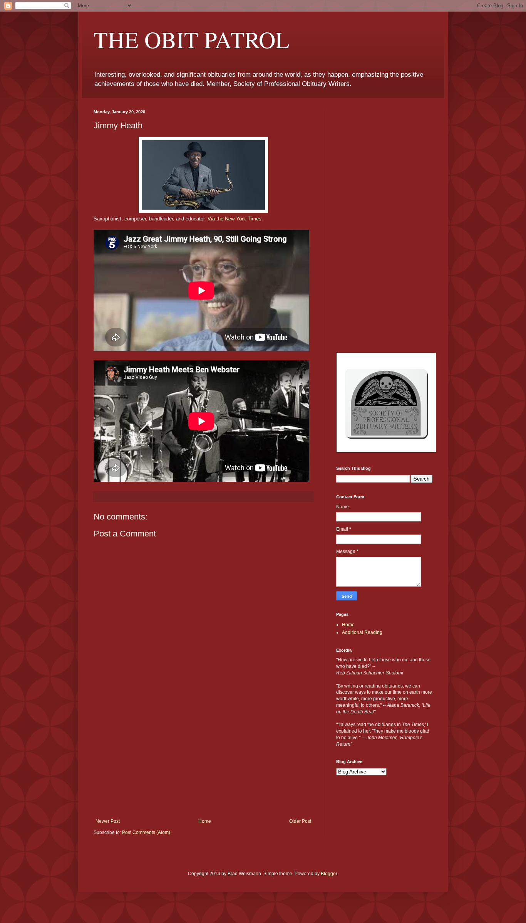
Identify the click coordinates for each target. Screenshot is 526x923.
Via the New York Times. (235, 219)
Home (204, 821)
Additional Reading (362, 632)
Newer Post (107, 821)
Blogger (329, 873)
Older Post (300, 821)
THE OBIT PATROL (192, 39)
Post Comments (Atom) (146, 832)
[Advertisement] (203, 761)
